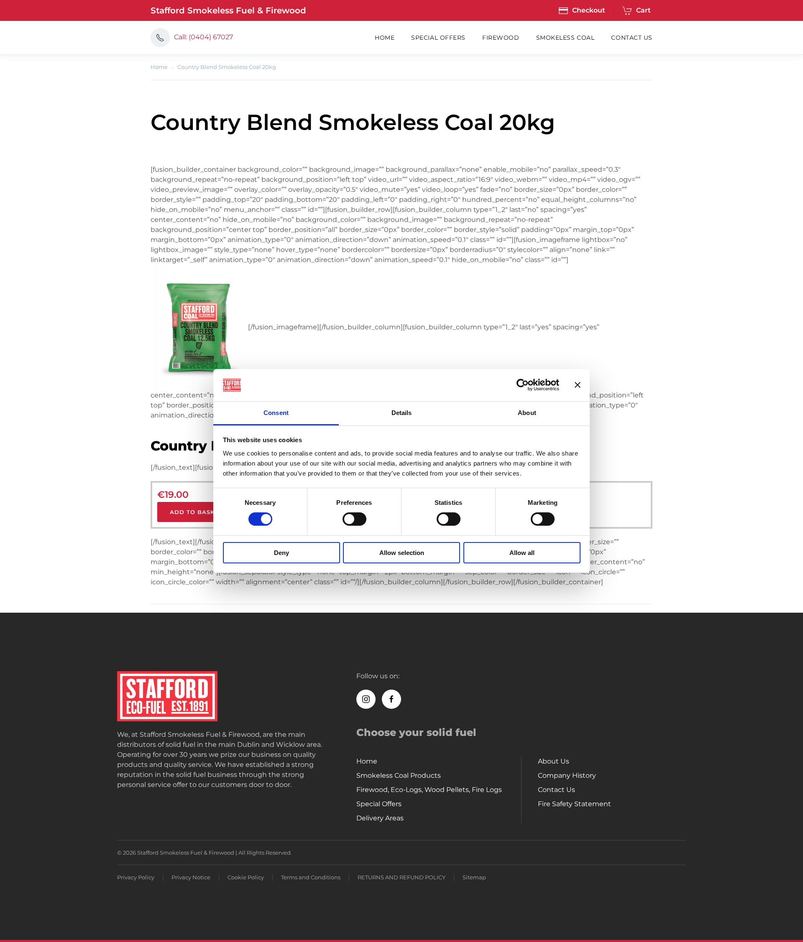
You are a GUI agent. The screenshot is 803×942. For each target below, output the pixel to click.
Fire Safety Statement (574, 804)
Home (384, 37)
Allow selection (401, 552)
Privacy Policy (135, 877)
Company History (567, 775)
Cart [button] (643, 10)
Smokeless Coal (565, 37)
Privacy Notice (190, 877)
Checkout (588, 10)
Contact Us (631, 37)
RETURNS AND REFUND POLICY (401, 877)
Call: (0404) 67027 (203, 37)
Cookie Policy (246, 877)
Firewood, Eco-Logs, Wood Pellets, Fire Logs (429, 790)
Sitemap (474, 877)
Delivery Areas (380, 818)
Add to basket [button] (196, 512)
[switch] (354, 519)
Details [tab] (401, 412)
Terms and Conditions (310, 877)
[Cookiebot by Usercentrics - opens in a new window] (522, 385)
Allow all (521, 552)
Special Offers (438, 37)
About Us (553, 761)
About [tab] (527, 412)
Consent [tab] (276, 412)
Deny (281, 552)
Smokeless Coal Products (398, 775)
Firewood (500, 37)
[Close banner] (578, 385)
